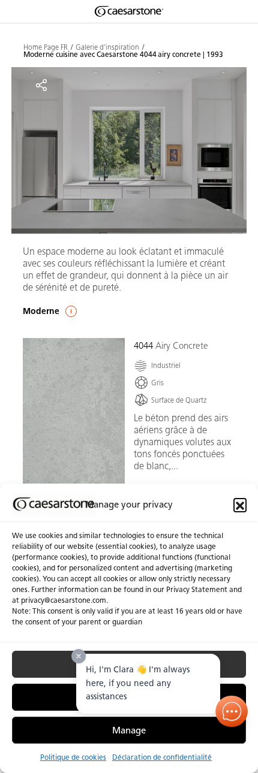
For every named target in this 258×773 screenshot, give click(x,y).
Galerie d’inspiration (107, 47)
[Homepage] (129, 11)
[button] (240, 505)
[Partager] (41, 85)
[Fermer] (78, 656)
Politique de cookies (73, 757)
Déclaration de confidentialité (162, 757)
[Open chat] (231, 711)
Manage (129, 730)
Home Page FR (45, 47)
